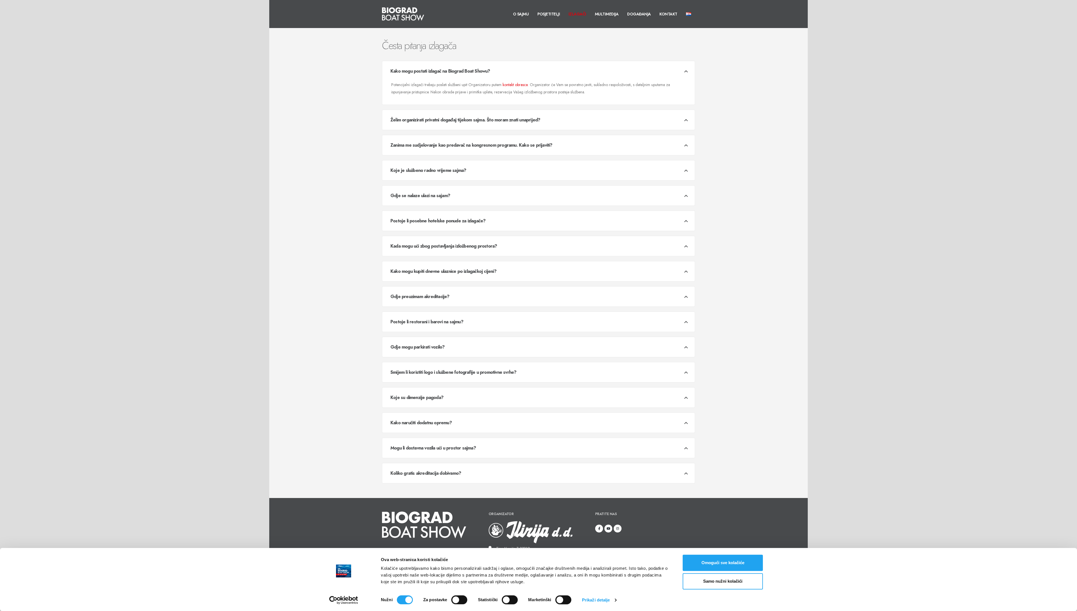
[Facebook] (599, 528)
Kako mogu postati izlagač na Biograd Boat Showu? (440, 71)
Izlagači (577, 14)
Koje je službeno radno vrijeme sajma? (428, 170)
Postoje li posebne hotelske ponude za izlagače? (437, 221)
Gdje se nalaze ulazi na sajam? (420, 195)
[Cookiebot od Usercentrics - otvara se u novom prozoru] (343, 600)
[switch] (459, 599)
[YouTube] (608, 528)
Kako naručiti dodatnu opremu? (421, 422)
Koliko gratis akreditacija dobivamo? (425, 473)
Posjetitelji (548, 14)
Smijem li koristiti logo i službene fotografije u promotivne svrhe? (453, 372)
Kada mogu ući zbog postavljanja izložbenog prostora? (443, 246)
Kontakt (668, 14)
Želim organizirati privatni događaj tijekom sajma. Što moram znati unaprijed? (465, 120)
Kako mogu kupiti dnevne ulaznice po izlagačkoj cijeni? (443, 271)
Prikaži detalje (596, 600)
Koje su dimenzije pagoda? (416, 397)
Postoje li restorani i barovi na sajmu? (426, 322)
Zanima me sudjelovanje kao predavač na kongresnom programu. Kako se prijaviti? (471, 145)
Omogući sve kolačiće (722, 562)
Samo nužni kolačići (722, 581)
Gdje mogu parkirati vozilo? (417, 347)
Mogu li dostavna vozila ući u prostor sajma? (433, 448)
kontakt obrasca (515, 84)
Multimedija (607, 14)
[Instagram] (618, 528)
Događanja (639, 14)
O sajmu (521, 14)
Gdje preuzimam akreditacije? (420, 296)
